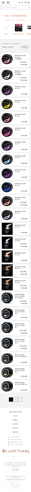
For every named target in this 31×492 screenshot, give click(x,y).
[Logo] (8, 2)
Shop (15, 416)
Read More (15, 469)
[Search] (19, 3)
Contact (15, 432)
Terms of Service (15, 485)
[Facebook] (17, 457)
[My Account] (22, 3)
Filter (24, 47)
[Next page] (20, 399)
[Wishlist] (25, 3)
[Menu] (3, 2)
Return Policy (15, 487)
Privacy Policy (15, 483)
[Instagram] (14, 457)
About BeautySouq (15, 412)
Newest (15, 420)
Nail (13, 20)
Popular (15, 424)
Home (8, 20)
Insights (15, 428)
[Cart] (28, 3)
